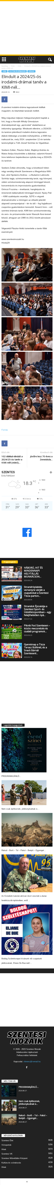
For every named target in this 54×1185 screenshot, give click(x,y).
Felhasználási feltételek (27, 1055)
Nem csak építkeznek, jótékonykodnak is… (20, 809)
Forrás (5, 430)
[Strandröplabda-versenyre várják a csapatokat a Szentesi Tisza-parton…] (12, 593)
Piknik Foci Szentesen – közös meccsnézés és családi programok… (37, 628)
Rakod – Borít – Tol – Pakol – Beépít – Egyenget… (24, 850)
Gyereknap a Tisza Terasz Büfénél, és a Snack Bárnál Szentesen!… (35, 649)
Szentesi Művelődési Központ (14, 1158)
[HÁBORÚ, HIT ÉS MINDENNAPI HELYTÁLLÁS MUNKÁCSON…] (12, 573)
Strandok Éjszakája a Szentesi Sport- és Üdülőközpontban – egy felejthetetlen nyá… (37, 611)
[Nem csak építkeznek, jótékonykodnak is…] (24, 792)
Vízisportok (6, 1145)
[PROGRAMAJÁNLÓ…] (24, 750)
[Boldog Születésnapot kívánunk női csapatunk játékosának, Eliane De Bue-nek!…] (27, 929)
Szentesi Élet (7, 1140)
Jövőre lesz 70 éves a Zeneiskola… (41, 458)
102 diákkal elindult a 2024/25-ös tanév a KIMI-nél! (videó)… (12, 459)
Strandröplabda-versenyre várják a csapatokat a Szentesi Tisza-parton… (36, 591)
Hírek (13, 66)
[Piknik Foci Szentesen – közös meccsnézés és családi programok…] (12, 631)
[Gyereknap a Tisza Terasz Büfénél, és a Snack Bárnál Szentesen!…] (12, 650)
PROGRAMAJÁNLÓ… (11, 776)
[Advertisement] (27, 28)
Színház (31, 71)
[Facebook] (5, 99)
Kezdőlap (5, 66)
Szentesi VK (7, 1154)
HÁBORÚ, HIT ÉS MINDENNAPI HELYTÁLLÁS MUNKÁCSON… (33, 572)
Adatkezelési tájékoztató (27, 1052)
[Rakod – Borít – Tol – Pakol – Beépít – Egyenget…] (27, 830)
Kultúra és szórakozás (17, 71)
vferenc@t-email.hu (32, 1061)
